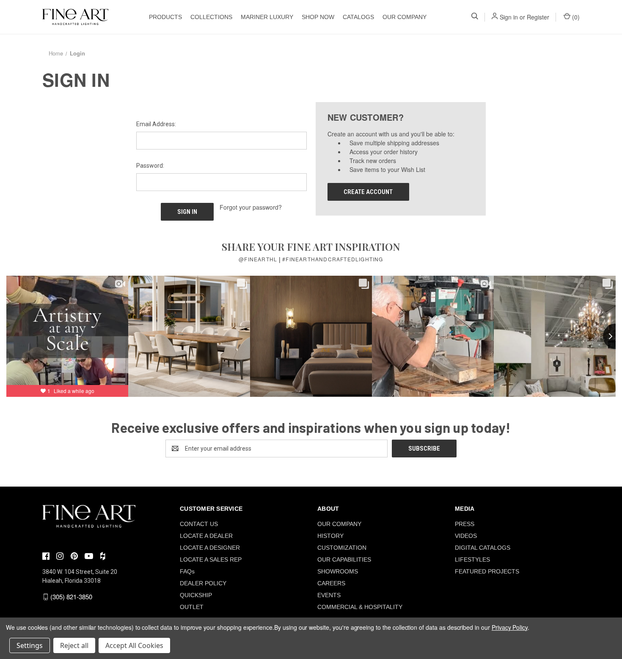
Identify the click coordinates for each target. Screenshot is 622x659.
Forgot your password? (251, 207)
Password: (150, 165)
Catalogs (358, 17)
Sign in (509, 17)
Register (538, 17)
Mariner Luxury (267, 17)
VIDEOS (466, 535)
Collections (211, 17)
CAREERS (331, 583)
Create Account (368, 192)
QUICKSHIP (196, 595)
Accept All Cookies (134, 645)
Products (165, 17)
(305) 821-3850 (71, 596)
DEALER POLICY (203, 583)
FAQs (187, 571)
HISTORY (330, 535)
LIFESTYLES (472, 559)
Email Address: (156, 124)
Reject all (74, 645)
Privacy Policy (510, 627)
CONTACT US (199, 524)
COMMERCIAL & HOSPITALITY (359, 607)
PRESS (464, 524)
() (575, 17)
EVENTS (329, 595)
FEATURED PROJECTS (487, 571)
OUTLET (192, 607)
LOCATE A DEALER (206, 535)
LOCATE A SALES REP (211, 559)
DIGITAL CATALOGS (482, 547)
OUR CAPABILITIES (344, 559)
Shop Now (318, 17)
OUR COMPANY (405, 17)
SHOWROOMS (337, 571)
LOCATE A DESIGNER (210, 547)
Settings (30, 645)
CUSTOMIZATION (341, 547)
